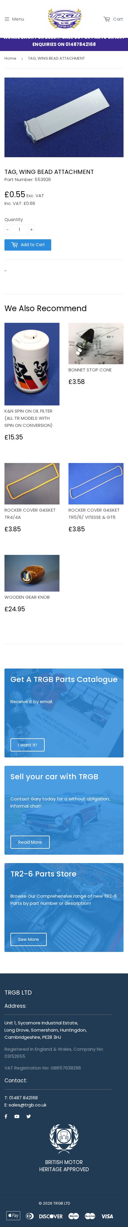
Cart (117, 19)
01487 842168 (23, 1098)
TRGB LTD (61, 1203)
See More (28, 939)
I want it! (27, 745)
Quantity (13, 220)
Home (10, 58)
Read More (30, 842)
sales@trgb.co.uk (27, 1105)
